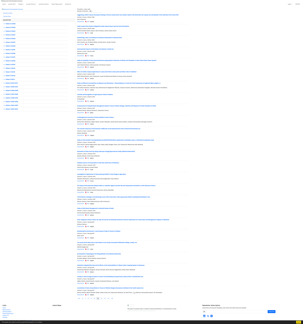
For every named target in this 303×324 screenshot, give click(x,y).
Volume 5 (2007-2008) (12, 94)
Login (289, 4)
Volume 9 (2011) (10, 79)
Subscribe (271, 311)
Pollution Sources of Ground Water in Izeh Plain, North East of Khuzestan (98, 163)
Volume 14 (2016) (10, 61)
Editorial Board (7, 311)
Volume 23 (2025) (10, 27)
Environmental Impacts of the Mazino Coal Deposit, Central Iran (95, 49)
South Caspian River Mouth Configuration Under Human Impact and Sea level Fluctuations (103, 26)
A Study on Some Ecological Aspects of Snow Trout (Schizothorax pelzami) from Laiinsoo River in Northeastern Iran (110, 276)
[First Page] (79, 298)
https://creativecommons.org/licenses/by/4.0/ (141, 310)
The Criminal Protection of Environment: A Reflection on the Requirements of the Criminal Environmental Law (108, 128)
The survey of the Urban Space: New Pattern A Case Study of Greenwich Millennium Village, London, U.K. (107, 242)
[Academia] (207, 316)
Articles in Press (7, 13)
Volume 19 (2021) (10, 42)
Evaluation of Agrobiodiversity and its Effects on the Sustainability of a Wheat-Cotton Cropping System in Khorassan (110, 265)
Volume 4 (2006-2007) (12, 98)
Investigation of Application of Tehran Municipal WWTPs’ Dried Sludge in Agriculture (101, 174)
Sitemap (5, 317)
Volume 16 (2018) (10, 53)
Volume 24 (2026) (10, 24)
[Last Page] (112, 298)
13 (104, 298)
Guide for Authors (44, 4)
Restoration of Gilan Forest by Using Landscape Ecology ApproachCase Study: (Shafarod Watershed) (106, 151)
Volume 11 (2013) (10, 72)
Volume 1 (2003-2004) (12, 109)
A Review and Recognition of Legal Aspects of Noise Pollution (95, 94)
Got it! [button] (298, 322)
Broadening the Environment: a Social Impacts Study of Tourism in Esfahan (98, 231)
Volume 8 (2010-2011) (12, 83)
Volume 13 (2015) (10, 64)
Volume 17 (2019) (10, 50)
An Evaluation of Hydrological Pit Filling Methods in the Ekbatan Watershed (99, 254)
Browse (21, 4)
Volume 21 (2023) (10, 35)
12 (101, 298)
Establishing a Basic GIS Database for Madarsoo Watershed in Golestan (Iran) (99, 37)
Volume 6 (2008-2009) (12, 90)
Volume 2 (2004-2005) (12, 105)
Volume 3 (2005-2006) (12, 101)
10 (94, 298)
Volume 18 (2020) (10, 46)
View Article (80, 21)
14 (108, 298)
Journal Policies (30, 4)
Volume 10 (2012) (10, 75)
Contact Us (68, 4)
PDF (90, 21)
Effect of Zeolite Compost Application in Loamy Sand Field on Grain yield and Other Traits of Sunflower (107, 72)
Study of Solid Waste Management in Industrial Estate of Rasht (95, 208)
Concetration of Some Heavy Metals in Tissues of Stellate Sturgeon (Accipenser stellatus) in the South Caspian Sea (110, 288)
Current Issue (7, 16)
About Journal (6, 310)
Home (4, 4)
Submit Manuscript (56, 4)
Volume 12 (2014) (10, 68)
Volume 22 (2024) (10, 31)
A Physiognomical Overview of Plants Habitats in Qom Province (95, 117)
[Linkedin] (204, 316)
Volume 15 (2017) (10, 57)
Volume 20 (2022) (10, 38)
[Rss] (211, 316)
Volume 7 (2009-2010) (12, 87)
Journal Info (11, 4)
